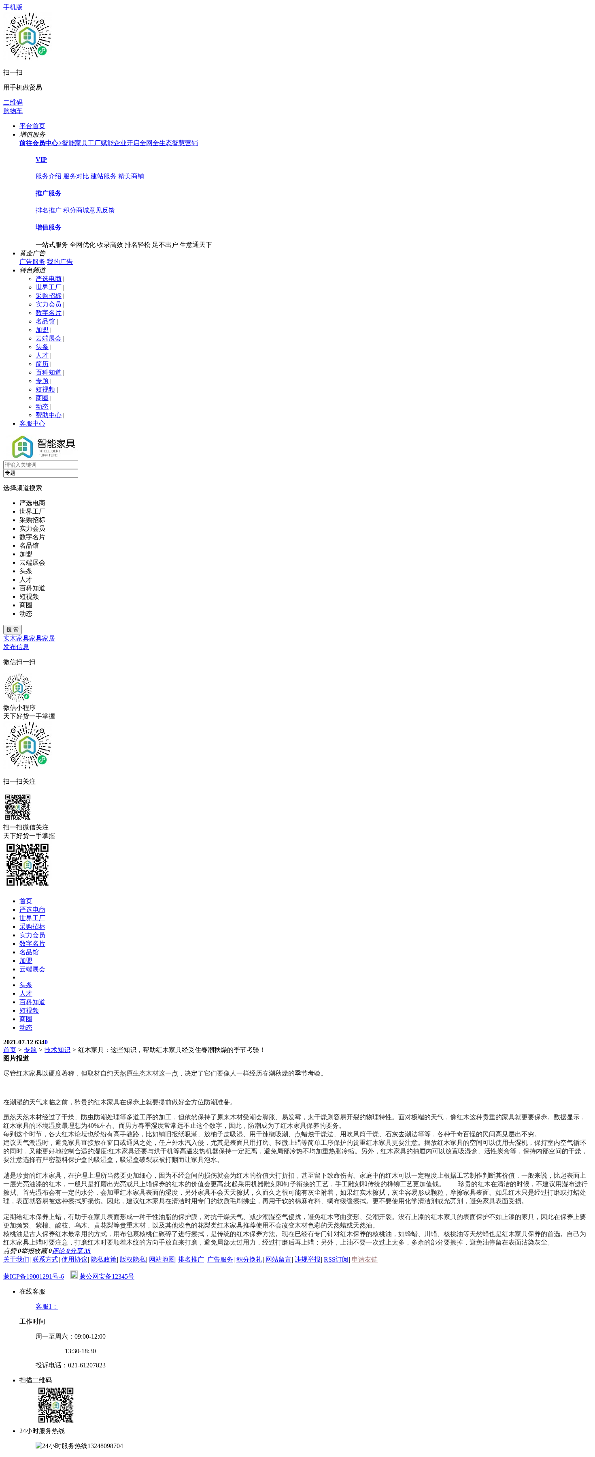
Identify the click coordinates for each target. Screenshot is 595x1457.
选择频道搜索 (22, 487)
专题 (42, 380)
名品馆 (45, 321)
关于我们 (16, 1259)
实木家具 (16, 638)
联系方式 (45, 1259)
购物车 (13, 110)
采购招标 (49, 295)
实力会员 (49, 304)
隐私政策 (104, 1259)
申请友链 (365, 1259)
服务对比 (76, 176)
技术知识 (57, 1049)
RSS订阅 (336, 1259)
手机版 (13, 7)
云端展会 (49, 338)
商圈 (42, 397)
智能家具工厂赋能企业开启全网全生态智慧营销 (108, 142)
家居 (48, 638)
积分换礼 (249, 1259)
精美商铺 (131, 176)
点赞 (12, 1250)
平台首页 (32, 125)
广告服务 (32, 261)
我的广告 (60, 261)
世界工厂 (49, 287)
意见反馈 (102, 210)
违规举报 (308, 1259)
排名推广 (49, 210)
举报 (27, 1250)
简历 (42, 363)
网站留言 (278, 1259)
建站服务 (104, 176)
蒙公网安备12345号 (106, 1276)
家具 (35, 638)
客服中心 (32, 423)
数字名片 (49, 312)
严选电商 (49, 278)
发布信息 (16, 646)
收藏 (43, 1250)
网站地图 (162, 1259)
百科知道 (49, 372)
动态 (42, 406)
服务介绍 (49, 176)
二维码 (13, 102)
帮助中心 (49, 414)
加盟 (42, 329)
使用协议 (74, 1259)
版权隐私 (133, 1259)
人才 (42, 355)
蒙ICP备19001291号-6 (33, 1276)
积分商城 (76, 210)
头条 (42, 346)
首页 (25, 901)
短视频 (45, 389)
